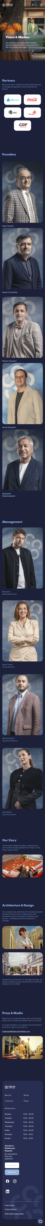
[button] (33, 5)
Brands (26, 1095)
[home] (7, 5)
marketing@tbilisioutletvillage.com (16, 1031)
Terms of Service (11, 1209)
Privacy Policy (10, 1205)
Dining (26, 1101)
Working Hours (10, 1108)
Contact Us (9, 1101)
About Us (8, 1095)
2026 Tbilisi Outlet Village (14, 1214)
